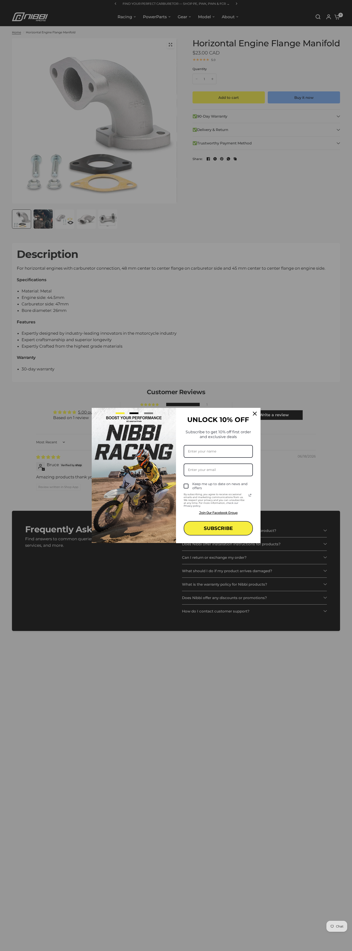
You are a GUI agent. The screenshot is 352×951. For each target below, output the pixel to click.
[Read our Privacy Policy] (250, 495)
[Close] (255, 413)
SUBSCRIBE (218, 528)
